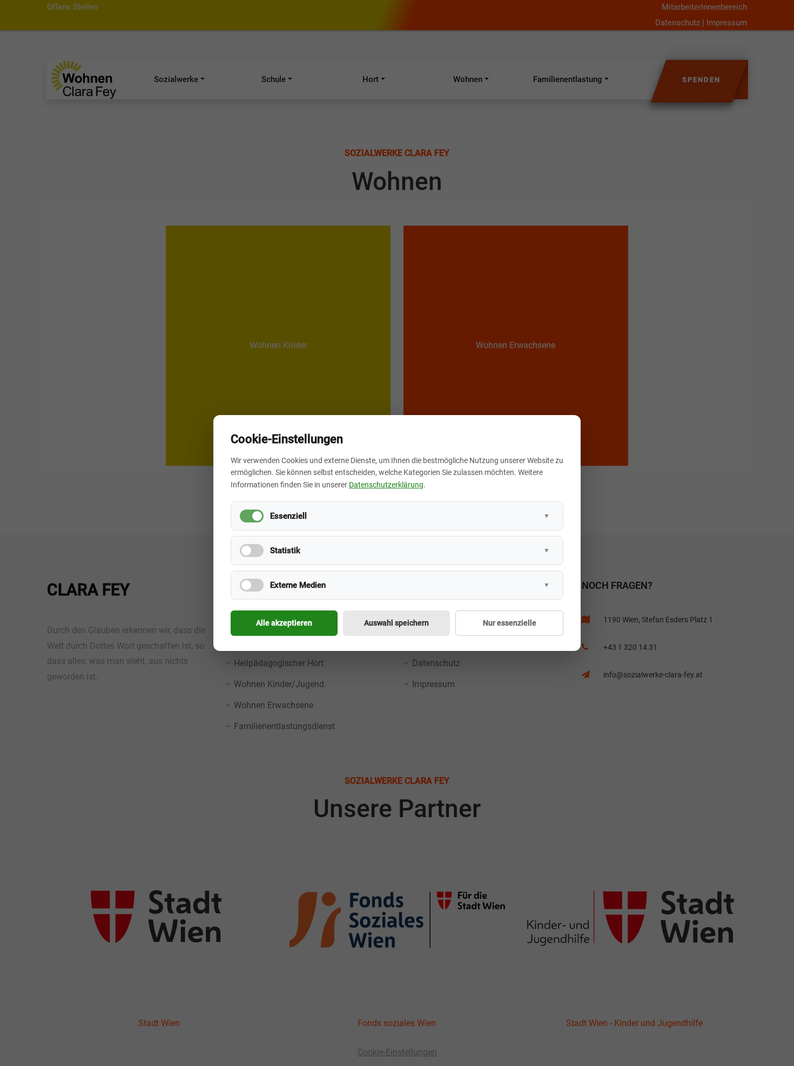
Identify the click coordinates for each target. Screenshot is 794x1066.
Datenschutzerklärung (386, 484)
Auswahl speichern (396, 623)
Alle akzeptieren (284, 623)
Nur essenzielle (509, 623)
